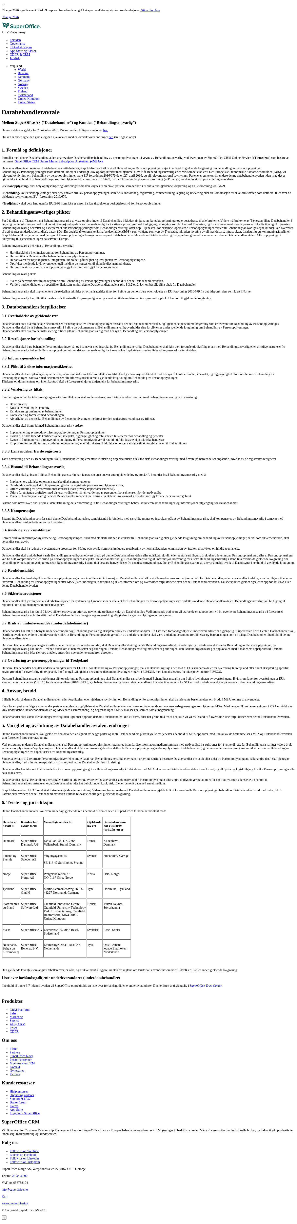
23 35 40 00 (19, 1175)
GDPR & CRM (20, 54)
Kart (4, 1196)
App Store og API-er (23, 51)
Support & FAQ (20, 1098)
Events (14, 1106)
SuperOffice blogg (21, 1056)
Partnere (15, 1052)
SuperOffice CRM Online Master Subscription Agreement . (59, 161)
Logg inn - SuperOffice (25, 1113)
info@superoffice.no (15, 1189)
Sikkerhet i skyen (21, 47)
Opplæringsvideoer (22, 1095)
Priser (13, 1028)
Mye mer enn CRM (22, 1063)
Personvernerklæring (15, 1203)
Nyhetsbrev (17, 1070)
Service (14, 1020)
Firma (13, 1048)
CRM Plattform (19, 1009)
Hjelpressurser (19, 1091)
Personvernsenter (21, 1059)
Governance (17, 43)
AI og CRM (17, 1024)
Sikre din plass (150, 10)
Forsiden (15, 40)
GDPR (14, 1031)
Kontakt (15, 1067)
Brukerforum (18, 1102)
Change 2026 (10, 17)
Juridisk (15, 58)
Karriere (15, 1074)
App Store (16, 1109)
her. (105, 130)
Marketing (16, 1017)
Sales (13, 1013)
